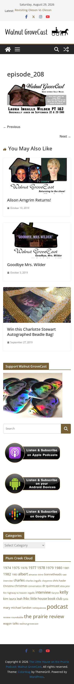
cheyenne (47, 580)
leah (19, 599)
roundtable (17, 617)
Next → (65, 136)
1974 (7, 568)
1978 (41, 567)
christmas (20, 586)
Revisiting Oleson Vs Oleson (33, 11)
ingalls (31, 592)
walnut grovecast (29, 623)
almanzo (33, 574)
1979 (50, 568)
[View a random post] (66, 49)
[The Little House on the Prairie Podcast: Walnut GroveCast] (8, 49)
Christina (8, 586)
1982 (7, 574)
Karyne (55, 592)
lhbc (26, 598)
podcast (57, 606)
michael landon (21, 607)
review (6, 617)
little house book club (46, 598)
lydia (65, 598)
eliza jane (65, 586)
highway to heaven (17, 592)
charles (19, 580)
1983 (14, 574)
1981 (66, 568)
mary (6, 607)
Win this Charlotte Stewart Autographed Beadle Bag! (31, 332)
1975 (16, 568)
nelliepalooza (39, 608)
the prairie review (44, 616)
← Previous (11, 127)
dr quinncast (50, 586)
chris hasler (59, 580)
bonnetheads (53, 574)
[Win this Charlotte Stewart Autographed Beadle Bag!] (37, 290)
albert (23, 574)
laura (12, 599)
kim (5, 599)
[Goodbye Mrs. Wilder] (37, 225)
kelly (64, 592)
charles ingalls (33, 580)
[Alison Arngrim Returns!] (37, 161)
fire (5, 592)
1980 (58, 568)
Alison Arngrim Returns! (29, 200)
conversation (35, 586)
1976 (24, 568)
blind (40, 574)
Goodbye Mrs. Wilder (26, 264)
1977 (32, 567)
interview (43, 592)
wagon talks (11, 623)
